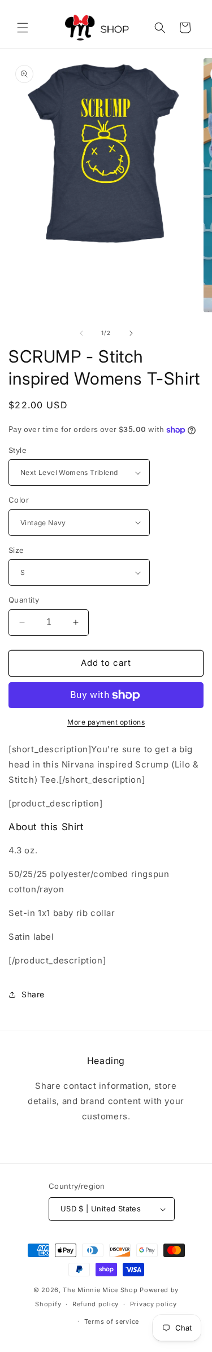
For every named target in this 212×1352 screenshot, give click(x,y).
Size (16, 550)
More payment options (106, 722)
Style (17, 450)
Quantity (23, 599)
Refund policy (95, 1304)
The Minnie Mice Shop (100, 1290)
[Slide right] (131, 333)
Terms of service (111, 1321)
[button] (22, 27)
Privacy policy (153, 1304)
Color (18, 499)
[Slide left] (81, 333)
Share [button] (33, 994)
